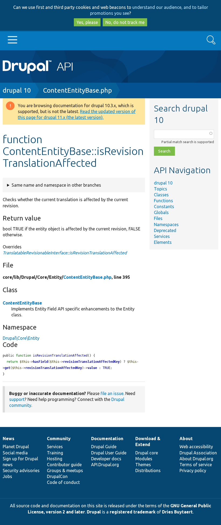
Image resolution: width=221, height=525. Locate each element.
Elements (163, 242)
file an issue (112, 393)
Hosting (54, 458)
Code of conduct (63, 482)
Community (59, 438)
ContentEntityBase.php (77, 90)
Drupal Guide (103, 446)
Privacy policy (192, 470)
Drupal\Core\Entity (21, 338)
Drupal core (146, 452)
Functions (163, 200)
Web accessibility (196, 446)
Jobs (7, 476)
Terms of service (195, 464)
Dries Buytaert (177, 511)
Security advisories (21, 470)
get (7, 368)
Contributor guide (64, 464)
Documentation (107, 438)
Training (55, 452)
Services (162, 236)
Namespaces (166, 224)
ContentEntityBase (22, 302)
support (17, 399)
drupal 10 (17, 90)
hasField (40, 362)
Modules (143, 458)
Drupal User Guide (108, 452)
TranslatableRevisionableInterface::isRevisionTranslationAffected (65, 252)
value (92, 368)
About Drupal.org (196, 458)
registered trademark (133, 511)
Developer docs (106, 458)
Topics (160, 188)
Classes (161, 194)
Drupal (94, 511)
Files (158, 218)
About (186, 438)
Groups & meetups (65, 470)
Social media (15, 452)
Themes (143, 464)
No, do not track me (124, 22)
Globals (161, 212)
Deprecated (165, 230)
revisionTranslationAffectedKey (91, 362)
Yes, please (87, 22)
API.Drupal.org (105, 464)
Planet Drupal (16, 446)
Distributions (148, 470)
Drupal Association (198, 452)
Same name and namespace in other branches (56, 185)
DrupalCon (57, 476)
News (8, 438)
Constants (164, 206)
